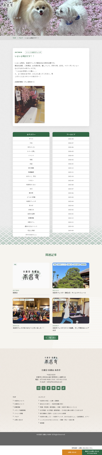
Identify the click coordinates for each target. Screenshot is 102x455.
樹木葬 (31, 193)
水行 (31, 189)
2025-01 (71, 214)
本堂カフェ (31, 222)
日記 (31, 164)
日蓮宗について (19, 404)
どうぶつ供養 (31, 197)
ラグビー (31, 180)
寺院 (31, 160)
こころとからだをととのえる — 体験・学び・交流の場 (57, 420)
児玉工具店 (31, 230)
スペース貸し (31, 151)
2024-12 (71, 218)
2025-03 (71, 205)
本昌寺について (19, 401)
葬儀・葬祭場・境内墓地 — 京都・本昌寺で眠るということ (58, 407)
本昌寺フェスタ (31, 201)
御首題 (42, 423)
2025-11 (71, 172)
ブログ (21, 38)
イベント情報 (18, 413)
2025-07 (71, 189)
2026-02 (71, 160)
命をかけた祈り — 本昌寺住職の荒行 (51, 404)
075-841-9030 (45, 379)
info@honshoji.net (54, 382)
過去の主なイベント (31, 226)
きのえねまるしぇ (31, 235)
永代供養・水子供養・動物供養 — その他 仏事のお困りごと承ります (61, 410)
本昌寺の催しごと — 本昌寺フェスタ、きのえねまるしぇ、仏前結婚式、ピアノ (64, 417)
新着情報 (31, 218)
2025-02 (71, 210)
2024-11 (71, 222)
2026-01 (71, 164)
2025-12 (71, 168)
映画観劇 (31, 172)
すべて (31, 139)
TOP (14, 38)
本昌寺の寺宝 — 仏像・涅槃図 (49, 401)
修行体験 (31, 168)
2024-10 (71, 226)
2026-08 (71, 139)
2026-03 (71, 155)
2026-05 (71, 151)
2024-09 (71, 230)
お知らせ (31, 210)
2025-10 (71, 176)
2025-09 (71, 180)
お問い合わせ (18, 420)
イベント (31, 155)
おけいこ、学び (31, 176)
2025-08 (71, 185)
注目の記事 (31, 214)
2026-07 (71, 143)
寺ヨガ (31, 205)
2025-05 (71, 197)
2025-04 (71, 201)
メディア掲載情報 (20, 410)
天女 (31, 143)
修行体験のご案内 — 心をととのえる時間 (53, 413)
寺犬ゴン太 (31, 147)
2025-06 (71, 193)
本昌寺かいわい (31, 185)
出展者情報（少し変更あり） (25, 82)
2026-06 (71, 147)
